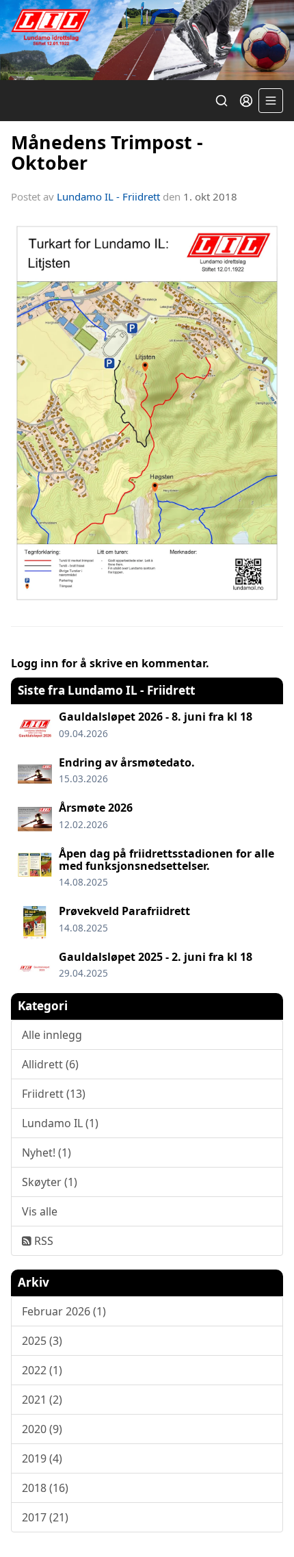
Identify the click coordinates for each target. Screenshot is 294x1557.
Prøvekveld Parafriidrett (124, 910)
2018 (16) (45, 1487)
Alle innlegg (52, 1034)
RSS (42, 1240)
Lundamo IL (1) (60, 1123)
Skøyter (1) (49, 1181)
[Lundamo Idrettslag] (147, 40)
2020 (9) (42, 1429)
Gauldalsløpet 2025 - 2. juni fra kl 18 (155, 956)
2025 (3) (42, 1340)
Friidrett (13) (53, 1093)
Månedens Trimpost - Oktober (107, 152)
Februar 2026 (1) (64, 1311)
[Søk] (221, 100)
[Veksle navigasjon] (270, 100)
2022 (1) (42, 1370)
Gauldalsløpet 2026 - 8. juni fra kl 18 (155, 716)
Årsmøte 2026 (96, 807)
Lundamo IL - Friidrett (108, 196)
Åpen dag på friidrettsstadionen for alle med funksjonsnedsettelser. (166, 859)
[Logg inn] (246, 100)
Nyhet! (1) (46, 1152)
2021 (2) (42, 1399)
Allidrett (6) (50, 1064)
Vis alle (39, 1211)
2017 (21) (45, 1517)
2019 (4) (42, 1458)
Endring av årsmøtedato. (127, 762)
